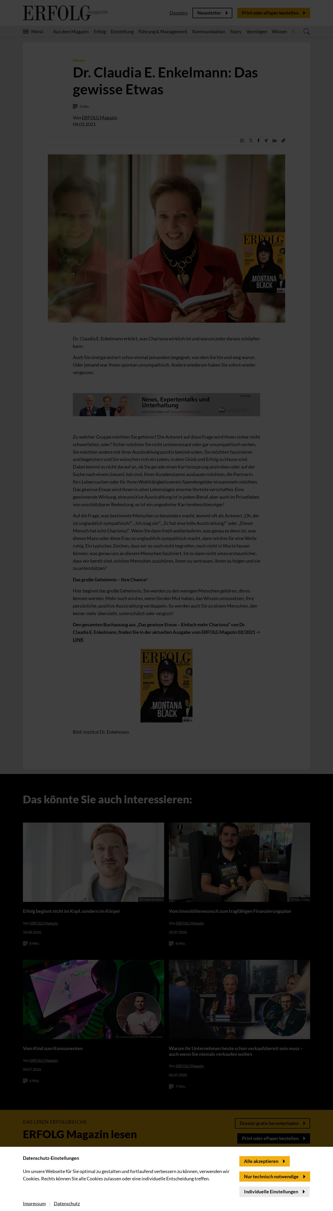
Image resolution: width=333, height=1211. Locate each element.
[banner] (166, 605)
